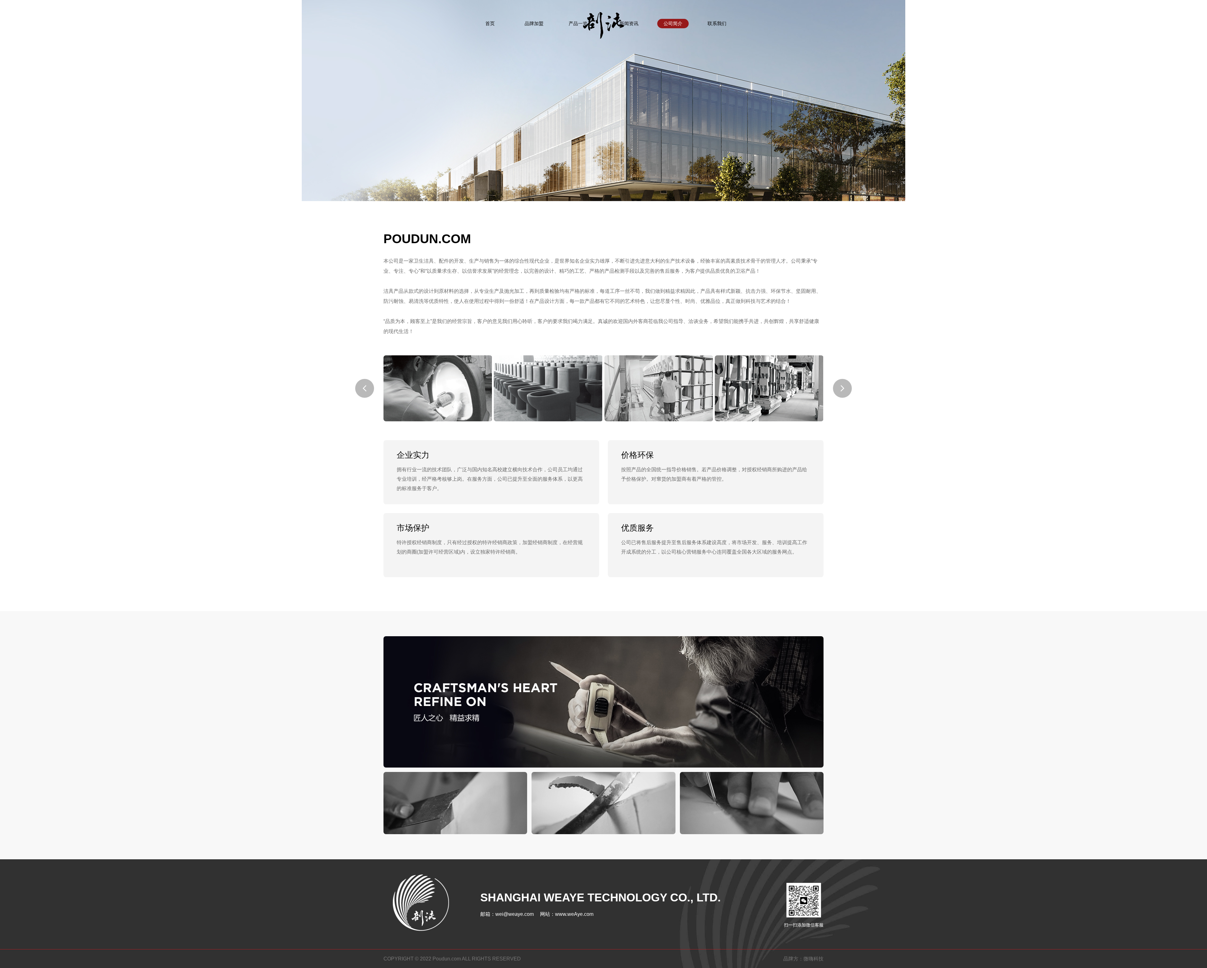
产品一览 (578, 23)
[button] (364, 388)
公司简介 (673, 23)
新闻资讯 (629, 23)
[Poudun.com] (603, 22)
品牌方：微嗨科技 (803, 958)
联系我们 (717, 23)
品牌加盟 (534, 23)
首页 (490, 23)
